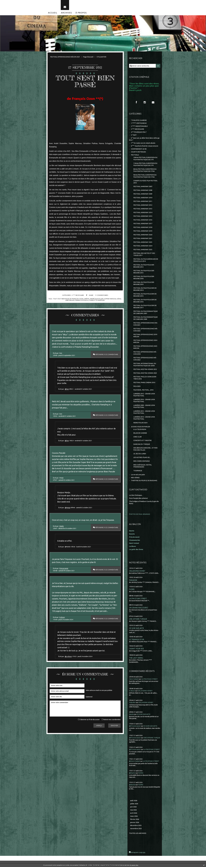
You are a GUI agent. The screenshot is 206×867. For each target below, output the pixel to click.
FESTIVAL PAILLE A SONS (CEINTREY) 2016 (145, 378)
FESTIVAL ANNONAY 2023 (142, 242)
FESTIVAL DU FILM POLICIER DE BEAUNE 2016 (145, 301)
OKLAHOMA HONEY (137, 571)
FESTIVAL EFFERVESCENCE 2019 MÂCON (145, 335)
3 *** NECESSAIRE (78, 295)
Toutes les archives (137, 833)
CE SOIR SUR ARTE (136, 628)
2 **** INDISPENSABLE (139, 126)
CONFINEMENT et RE (139, 149)
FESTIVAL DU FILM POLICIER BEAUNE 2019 (143, 283)
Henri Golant (134, 543)
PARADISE (133, 580)
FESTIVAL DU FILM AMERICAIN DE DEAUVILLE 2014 (145, 260)
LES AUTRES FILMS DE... (142, 457)
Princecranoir (63, 568)
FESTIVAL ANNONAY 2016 (142, 220)
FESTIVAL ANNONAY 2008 (142, 190)
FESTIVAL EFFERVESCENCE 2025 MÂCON (145, 347)
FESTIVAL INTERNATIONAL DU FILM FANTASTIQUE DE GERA (144, 364)
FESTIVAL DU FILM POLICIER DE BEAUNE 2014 (145, 289)
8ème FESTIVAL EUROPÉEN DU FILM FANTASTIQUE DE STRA (144, 170)
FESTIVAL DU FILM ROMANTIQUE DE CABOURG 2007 (145, 312)
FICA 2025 (136, 386)
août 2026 (133, 800)
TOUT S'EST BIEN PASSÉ (85, 81)
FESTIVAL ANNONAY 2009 (142, 194)
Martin (61, 526)
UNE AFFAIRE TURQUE (138, 619)
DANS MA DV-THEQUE (141, 444)
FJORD (132, 589)
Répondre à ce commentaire (106, 354)
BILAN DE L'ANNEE (140, 433)
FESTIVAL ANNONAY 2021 (142, 238)
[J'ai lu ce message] (204, 865)
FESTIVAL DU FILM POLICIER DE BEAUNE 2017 (145, 306)
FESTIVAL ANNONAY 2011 (142, 201)
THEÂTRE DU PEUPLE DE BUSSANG (144, 480)
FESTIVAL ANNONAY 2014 (142, 212)
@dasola (132, 785)
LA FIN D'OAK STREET (138, 598)
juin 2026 (133, 807)
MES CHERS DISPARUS (141, 461)
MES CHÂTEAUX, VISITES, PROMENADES (142, 466)
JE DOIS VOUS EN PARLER (140, 427)
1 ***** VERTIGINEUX (139, 123)
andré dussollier (96, 299)
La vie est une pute (138, 474)
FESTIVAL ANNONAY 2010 (142, 198)
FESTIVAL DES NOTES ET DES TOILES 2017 (144, 254)
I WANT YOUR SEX (136, 649)
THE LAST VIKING (136, 658)
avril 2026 (133, 813)
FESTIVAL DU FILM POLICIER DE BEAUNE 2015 (145, 295)
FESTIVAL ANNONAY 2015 (142, 216)
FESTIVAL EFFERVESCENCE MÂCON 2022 (145, 359)
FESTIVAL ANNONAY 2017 (142, 223)
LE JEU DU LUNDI (139, 454)
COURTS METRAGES (138, 152)
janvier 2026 (134, 822)
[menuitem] (52, 12)
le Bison (62, 617)
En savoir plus (134, 865)
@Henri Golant (134, 761)
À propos (81, 13)
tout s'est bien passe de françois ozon (68, 299)
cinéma (86, 299)
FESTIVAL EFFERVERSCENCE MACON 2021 (145, 324)
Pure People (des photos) (138, 498)
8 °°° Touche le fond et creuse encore (144, 146)
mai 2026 (133, 810)
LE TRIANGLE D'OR (136, 639)
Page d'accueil (88, 57)
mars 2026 (134, 816)
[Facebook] (136, 102)
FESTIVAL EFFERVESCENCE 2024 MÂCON (145, 341)
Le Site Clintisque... (136, 495)
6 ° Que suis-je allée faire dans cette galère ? (144, 139)
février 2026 (134, 819)
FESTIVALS (135, 155)
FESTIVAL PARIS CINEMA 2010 (144, 382)
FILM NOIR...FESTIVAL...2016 (143, 390)
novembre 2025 (136, 828)
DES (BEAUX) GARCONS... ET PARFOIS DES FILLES (145, 449)
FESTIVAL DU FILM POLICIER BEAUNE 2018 (143, 277)
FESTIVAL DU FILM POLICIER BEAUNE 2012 (143, 266)
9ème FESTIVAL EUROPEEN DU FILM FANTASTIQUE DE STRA (144, 176)
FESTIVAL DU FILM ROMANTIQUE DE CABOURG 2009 (145, 318)
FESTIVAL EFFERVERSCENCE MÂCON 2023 (145, 330)
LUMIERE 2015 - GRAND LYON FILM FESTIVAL (144, 395)
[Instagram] (144, 102)
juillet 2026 (134, 804)
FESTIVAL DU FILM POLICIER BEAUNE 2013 (143, 272)
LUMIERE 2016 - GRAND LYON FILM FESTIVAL (144, 400)
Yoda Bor (132, 702)
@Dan (67, 389)
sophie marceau (110, 299)
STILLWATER (101, 57)
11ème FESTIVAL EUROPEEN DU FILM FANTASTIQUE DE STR (145, 164)
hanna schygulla (81, 300)
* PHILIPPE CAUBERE (139, 120)
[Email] (65, 5)
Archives (66, 13)
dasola (131, 714)
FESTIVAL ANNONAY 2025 (142, 249)
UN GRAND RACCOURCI (138, 608)
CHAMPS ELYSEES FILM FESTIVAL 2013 (145, 182)
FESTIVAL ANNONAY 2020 (142, 235)
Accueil (52, 13)
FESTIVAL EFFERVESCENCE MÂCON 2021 (65, 57)
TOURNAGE (137, 470)
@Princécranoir (135, 726)
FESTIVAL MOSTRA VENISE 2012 (145, 369)
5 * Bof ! (134, 135)
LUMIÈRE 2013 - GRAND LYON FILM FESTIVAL (144, 412)
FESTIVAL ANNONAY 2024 (142, 246)
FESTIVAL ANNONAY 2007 (142, 186)
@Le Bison (68, 656)
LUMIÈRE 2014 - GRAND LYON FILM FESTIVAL (144, 418)
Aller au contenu (8, 2)
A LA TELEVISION (139, 429)
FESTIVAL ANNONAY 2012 (142, 205)
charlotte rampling (97, 300)
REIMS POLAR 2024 (140, 423)
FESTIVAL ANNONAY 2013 (142, 209)
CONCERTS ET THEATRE (142, 440)
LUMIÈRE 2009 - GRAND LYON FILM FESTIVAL (144, 406)
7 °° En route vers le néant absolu (143, 143)
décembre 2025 (136, 825)
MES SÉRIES (135, 477)
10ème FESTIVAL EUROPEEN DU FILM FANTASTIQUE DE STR (145, 158)
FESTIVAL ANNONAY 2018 (142, 227)
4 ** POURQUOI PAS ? (139, 132)
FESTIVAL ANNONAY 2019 (142, 231)
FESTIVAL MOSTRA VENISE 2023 (145, 373)
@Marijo (67, 507)
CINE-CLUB (137, 437)
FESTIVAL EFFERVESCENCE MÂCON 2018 (145, 353)
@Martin (132, 773)
